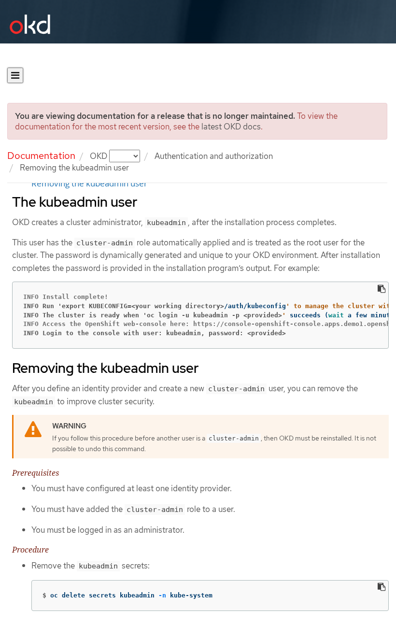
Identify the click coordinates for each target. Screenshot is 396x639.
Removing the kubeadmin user (89, 183)
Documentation (41, 155)
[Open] (15, 75)
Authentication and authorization (214, 156)
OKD (99, 156)
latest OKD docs (231, 126)
